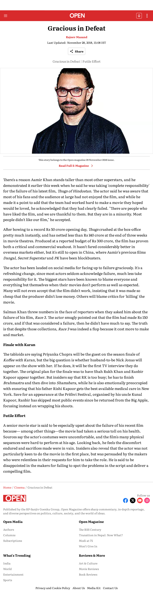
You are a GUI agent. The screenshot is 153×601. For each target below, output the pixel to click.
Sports (7, 580)
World (7, 569)
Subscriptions (12, 541)
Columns (9, 535)
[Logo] (77, 16)
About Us (79, 588)
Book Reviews (88, 574)
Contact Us (110, 588)
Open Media (13, 521)
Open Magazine (91, 521)
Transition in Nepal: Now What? (101, 535)
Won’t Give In (88, 546)
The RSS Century (90, 529)
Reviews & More (92, 555)
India (7, 563)
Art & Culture (88, 563)
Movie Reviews (89, 569)
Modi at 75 (86, 541)
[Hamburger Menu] (5, 15)
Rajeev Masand (76, 37)
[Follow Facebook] (125, 500)
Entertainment (13, 574)
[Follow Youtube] (140, 500)
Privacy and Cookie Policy (52, 588)
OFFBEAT (139, 15)
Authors (8, 529)
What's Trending (17, 555)
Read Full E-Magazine (74, 166)
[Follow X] (132, 500)
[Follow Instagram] (147, 500)
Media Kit (94, 588)
